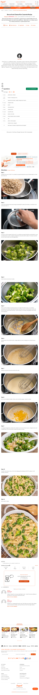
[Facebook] (11, 658)
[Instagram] (9, 658)
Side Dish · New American (4, 633)
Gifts (37, 3)
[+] (14, 92)
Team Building (19, 3)
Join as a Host (22, 668)
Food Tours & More (28, 3)
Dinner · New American (31, 633)
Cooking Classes (4, 3)
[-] (9, 92)
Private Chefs (12, 3)
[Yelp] (15, 658)
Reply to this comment (12, 596)
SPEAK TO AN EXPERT (22, 153)
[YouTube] (17, 658)
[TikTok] (13, 658)
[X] (21, 658)
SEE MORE (14, 153)
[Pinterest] (19, 658)
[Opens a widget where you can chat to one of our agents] (35, 689)
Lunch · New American (22, 633)
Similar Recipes (19, 623)
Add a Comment (24, 581)
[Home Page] (3, 2)
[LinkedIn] (23, 658)
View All (36, 565)
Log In (17, 589)
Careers (21, 670)
